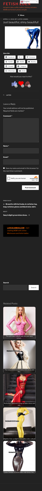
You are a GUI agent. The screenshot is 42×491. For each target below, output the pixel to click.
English (26, 1)
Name (6, 146)
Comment (7, 116)
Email (6, 157)
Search (6, 283)
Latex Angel (23, 19)
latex (8, 95)
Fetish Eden (17, 4)
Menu (22, 15)
